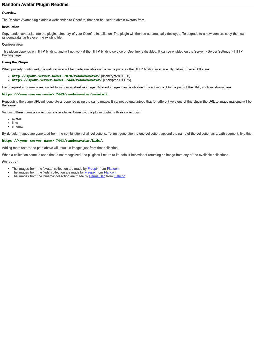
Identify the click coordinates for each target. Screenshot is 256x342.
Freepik (93, 168)
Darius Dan (97, 176)
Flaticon (112, 168)
